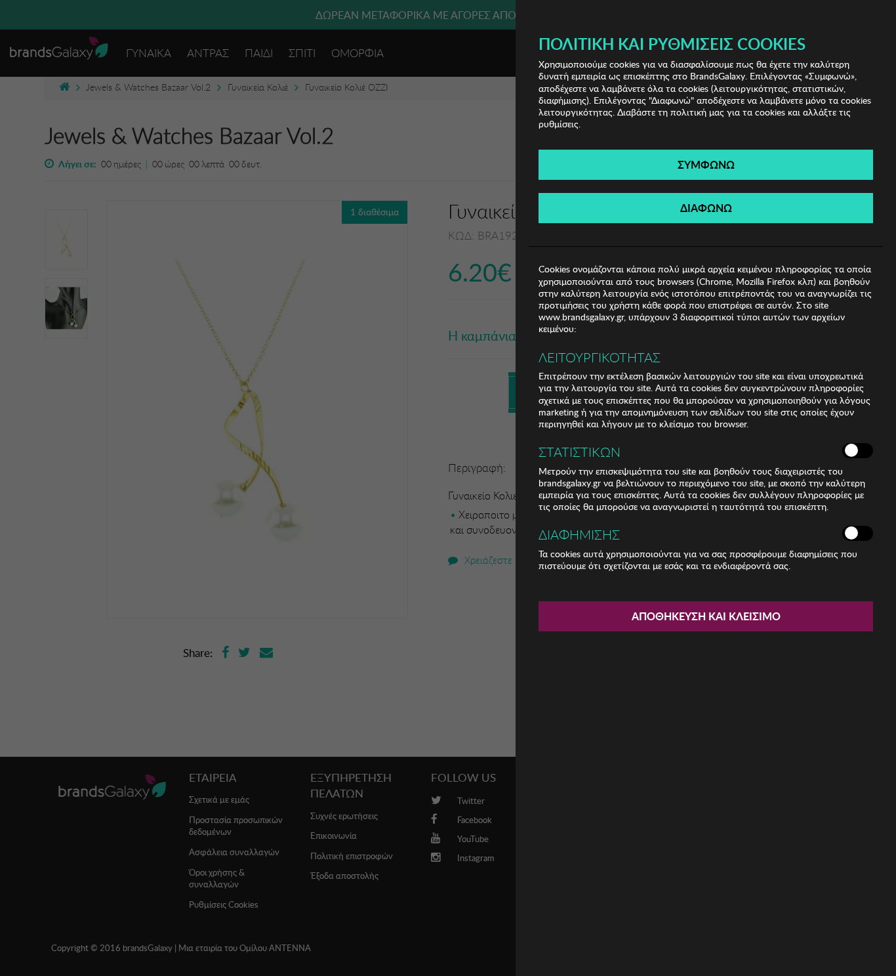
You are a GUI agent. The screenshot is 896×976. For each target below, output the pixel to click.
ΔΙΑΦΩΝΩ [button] (706, 207)
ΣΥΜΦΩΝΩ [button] (706, 164)
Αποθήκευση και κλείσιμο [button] (706, 616)
